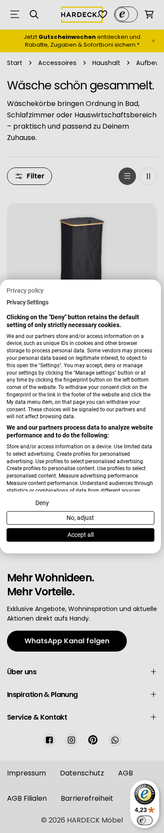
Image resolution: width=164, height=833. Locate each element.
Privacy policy (25, 290)
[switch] (145, 820)
